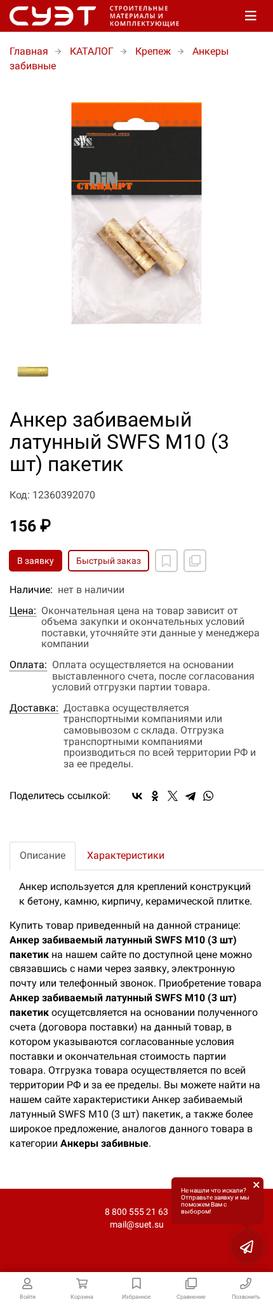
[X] (172, 796)
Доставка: (34, 708)
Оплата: (28, 665)
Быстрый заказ (108, 561)
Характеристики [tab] (125, 855)
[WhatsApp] (208, 796)
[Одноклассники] (155, 796)
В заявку (35, 561)
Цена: (23, 611)
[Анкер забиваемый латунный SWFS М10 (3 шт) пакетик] (136, 213)
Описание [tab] (42, 855)
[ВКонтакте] (137, 796)
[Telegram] (190, 796)
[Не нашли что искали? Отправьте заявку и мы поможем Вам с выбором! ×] (247, 1247)
